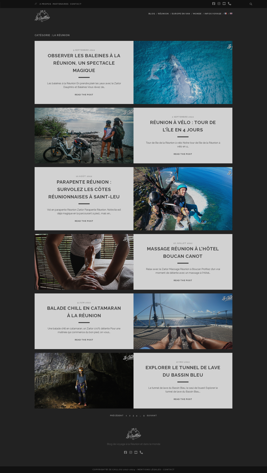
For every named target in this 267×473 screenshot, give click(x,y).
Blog (151, 13)
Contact (75, 4)
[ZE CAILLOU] (42, 20)
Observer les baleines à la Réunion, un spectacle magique (84, 63)
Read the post (84, 94)
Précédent (117, 415)
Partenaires (60, 4)
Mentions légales (149, 469)
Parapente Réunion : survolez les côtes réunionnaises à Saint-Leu (84, 189)
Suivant (152, 415)
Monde (197, 13)
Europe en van (181, 13)
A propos (45, 4)
